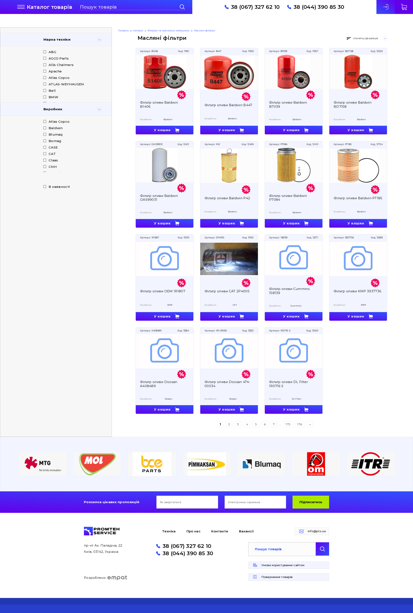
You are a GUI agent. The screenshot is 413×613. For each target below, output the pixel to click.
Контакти (219, 531)
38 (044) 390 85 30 (319, 6)
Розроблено (95, 578)
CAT (52, 153)
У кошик (162, 130)
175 (288, 424)
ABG (52, 52)
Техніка (169, 531)
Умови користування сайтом (282, 565)
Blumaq (56, 134)
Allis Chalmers (61, 64)
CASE (53, 147)
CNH (53, 166)
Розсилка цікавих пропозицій (111, 502)
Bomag (55, 141)
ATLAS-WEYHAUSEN (66, 84)
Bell (52, 90)
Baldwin (56, 128)
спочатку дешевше (365, 38)
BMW (53, 97)
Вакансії (246, 531)
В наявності (59, 186)
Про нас (193, 531)
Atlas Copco (59, 77)
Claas (53, 160)
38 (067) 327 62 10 (255, 6)
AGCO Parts (59, 58)
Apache (55, 71)
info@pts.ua (317, 531)
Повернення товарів (277, 577)
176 (299, 424)
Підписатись (310, 502)
